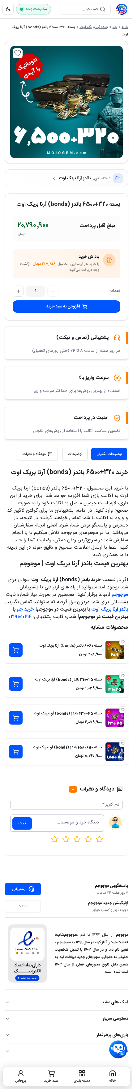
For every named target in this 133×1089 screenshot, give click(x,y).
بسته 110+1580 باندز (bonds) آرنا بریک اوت (67, 747)
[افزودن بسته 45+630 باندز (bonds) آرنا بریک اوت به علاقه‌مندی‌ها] (123, 710)
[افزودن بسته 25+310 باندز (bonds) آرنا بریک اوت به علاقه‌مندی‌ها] (123, 676)
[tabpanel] (66, 544)
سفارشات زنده (36, 9)
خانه (125, 27)
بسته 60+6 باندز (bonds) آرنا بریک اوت (71, 646)
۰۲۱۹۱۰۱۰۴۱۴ (20, 617)
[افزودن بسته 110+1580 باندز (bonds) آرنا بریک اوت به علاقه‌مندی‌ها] (123, 744)
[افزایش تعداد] (18, 291)
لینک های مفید (115, 1002)
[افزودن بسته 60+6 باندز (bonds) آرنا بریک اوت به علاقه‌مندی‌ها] (123, 642)
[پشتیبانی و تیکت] (118, 1049)
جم (114, 27)
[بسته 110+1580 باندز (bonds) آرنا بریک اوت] (114, 751)
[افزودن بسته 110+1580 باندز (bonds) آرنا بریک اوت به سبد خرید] (16, 751)
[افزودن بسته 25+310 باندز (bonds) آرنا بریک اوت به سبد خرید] (16, 684)
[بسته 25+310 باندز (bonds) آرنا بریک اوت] (114, 684)
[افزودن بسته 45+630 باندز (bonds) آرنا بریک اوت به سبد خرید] (16, 718)
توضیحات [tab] (75, 454)
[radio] (55, 839)
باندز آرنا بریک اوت (93, 27)
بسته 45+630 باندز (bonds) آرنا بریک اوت (68, 713)
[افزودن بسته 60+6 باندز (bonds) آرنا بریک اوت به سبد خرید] (16, 650)
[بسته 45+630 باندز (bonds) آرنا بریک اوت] (114, 718)
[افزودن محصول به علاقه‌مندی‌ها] (18, 53)
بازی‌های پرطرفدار (112, 1035)
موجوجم (120, 595)
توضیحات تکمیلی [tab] (109, 454)
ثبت (22, 823)
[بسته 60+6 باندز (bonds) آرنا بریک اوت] (114, 650)
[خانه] (122, 9)
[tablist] (95, 454)
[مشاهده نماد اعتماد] (27, 953)
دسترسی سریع (115, 1018)
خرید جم (25, 609)
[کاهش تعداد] (52, 291)
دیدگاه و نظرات (34, 454)
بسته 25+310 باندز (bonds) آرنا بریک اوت (68, 680)
